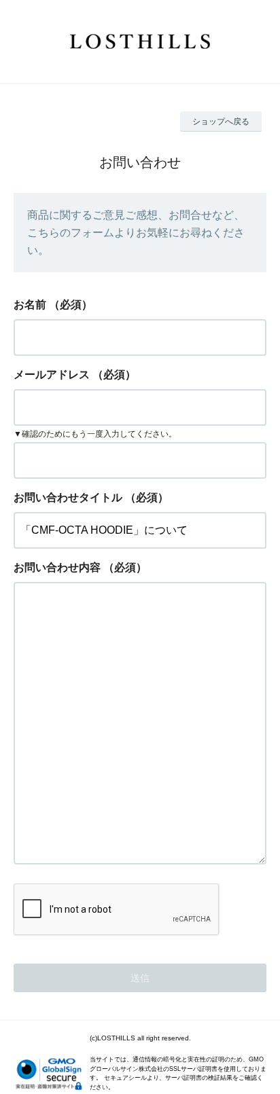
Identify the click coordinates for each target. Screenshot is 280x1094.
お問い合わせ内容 (57, 567)
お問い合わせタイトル (68, 497)
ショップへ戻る (220, 121)
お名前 (30, 304)
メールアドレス (52, 374)
